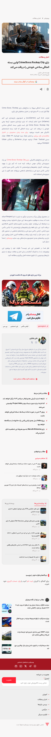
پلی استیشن (14, 326)
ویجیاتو (46, 18)
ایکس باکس (24, 326)
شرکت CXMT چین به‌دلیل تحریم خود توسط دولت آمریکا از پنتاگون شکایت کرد (33, 633)
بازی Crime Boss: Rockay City (18, 160)
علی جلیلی (41, 73)
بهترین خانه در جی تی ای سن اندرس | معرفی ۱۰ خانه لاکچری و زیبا (23, 534)
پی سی (5, 326)
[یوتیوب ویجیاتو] (21, 666)
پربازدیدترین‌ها (39, 503)
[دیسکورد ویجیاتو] (16, 666)
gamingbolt (42, 326)
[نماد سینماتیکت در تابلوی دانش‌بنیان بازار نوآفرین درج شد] (6, 649)
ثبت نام (30, 581)
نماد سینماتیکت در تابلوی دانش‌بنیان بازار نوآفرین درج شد (32, 647)
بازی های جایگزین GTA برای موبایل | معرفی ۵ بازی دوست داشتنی (23, 510)
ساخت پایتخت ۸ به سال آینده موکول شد (28, 476)
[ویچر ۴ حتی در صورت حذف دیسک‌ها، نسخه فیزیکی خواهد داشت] (44, 466)
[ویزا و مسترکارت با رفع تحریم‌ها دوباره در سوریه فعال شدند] (6, 622)
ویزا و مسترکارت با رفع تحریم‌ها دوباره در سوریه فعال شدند (32, 620)
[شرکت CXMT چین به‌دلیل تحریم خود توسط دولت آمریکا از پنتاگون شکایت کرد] (6, 635)
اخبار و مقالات (37, 18)
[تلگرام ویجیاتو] (30, 666)
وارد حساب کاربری (14, 581)
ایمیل (46, 678)
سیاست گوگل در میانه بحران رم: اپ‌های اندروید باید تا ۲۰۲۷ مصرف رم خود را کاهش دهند (32, 606)
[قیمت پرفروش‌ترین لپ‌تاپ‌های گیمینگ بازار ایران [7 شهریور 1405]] (44, 487)
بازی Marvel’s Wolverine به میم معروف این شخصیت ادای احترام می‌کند (25, 431)
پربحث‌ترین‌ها (9, 503)
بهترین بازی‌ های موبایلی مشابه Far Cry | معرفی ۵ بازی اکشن (22, 522)
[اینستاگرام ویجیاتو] (35, 666)
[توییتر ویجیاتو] (25, 666)
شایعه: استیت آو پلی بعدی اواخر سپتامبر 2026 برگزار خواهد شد (24, 398)
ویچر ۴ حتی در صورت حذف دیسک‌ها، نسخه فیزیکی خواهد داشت (25, 414)
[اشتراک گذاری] (41, 89)
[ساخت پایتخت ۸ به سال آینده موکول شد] (44, 478)
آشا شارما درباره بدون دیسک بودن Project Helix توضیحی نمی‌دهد (25, 405)
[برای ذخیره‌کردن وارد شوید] (47, 89)
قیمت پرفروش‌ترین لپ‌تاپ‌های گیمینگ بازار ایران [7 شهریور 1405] (22, 486)
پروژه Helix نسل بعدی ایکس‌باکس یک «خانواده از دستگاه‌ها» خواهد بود (24, 422)
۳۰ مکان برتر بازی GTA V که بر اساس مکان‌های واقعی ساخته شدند (23, 546)
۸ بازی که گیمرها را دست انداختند (29, 557)
